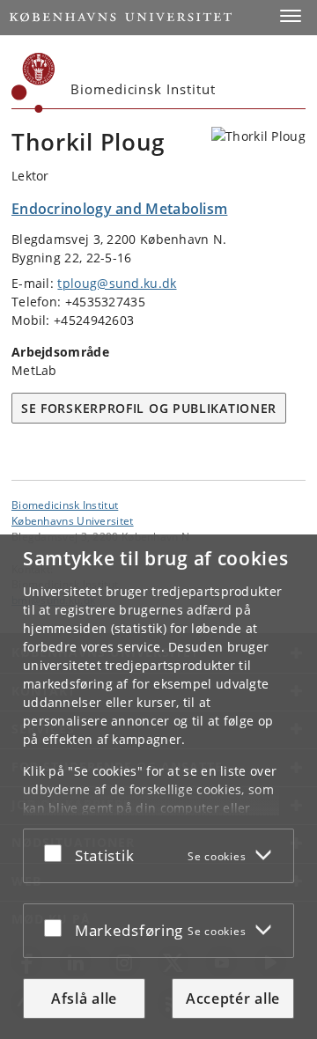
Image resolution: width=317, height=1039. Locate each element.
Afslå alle (84, 998)
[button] (290, 15)
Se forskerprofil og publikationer (148, 408)
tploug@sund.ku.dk (116, 283)
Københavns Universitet (72, 520)
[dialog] (158, 786)
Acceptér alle (233, 998)
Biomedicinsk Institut (64, 504)
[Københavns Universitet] (33, 83)
